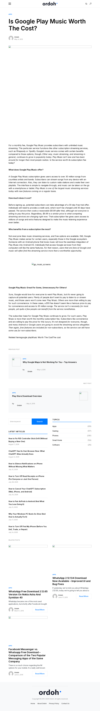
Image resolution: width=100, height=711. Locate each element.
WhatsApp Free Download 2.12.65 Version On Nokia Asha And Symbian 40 (28, 594)
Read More (40, 610)
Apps (10, 14)
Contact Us (65, 703)
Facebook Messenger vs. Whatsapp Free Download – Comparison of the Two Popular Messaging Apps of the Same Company (27, 655)
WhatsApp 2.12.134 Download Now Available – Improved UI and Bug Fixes (71, 581)
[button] (10, 4)
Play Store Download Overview (27, 396)
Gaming (55, 431)
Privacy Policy (54, 703)
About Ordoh (42, 703)
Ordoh (16, 37)
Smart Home (57, 440)
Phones (55, 436)
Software (56, 445)
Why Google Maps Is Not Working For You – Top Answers (50, 362)
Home (33, 703)
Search (40, 421)
